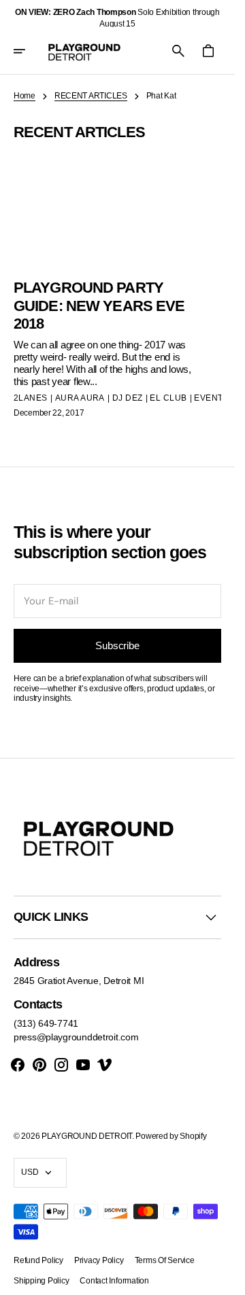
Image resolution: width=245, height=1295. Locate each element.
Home (24, 96)
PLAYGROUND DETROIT (87, 1136)
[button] (29, 51)
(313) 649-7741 (46, 1023)
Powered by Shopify (170, 1136)
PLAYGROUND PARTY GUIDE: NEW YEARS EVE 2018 (99, 305)
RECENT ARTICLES (90, 96)
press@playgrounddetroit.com (76, 1037)
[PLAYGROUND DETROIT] (84, 51)
